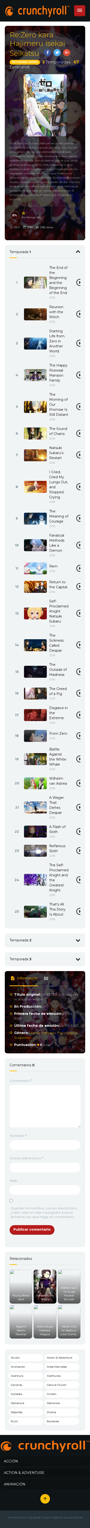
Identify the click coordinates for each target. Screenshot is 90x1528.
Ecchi (14, 1421)
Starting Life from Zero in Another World (57, 341)
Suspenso (22, 1037)
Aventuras (53, 1376)
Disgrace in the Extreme (58, 713)
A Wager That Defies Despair (56, 805)
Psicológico (67, 1033)
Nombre (18, 1135)
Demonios (53, 1403)
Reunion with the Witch (56, 312)
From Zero (58, 733)
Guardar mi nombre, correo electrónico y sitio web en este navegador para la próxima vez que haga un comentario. (44, 1212)
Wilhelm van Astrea (58, 781)
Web (14, 1180)
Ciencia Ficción (56, 1385)
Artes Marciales (57, 1366)
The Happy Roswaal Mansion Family (58, 373)
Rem (53, 566)
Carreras (16, 1385)
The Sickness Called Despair (56, 643)
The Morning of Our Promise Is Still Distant (58, 404)
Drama (34, 1033)
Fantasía (48, 1033)
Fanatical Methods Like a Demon (56, 543)
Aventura (17, 1376)
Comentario (21, 1080)
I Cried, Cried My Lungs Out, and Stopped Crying (58, 484)
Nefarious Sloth (57, 848)
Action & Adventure (59, 1357)
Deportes (16, 1412)
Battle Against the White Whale (57, 757)
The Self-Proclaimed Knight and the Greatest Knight (58, 877)
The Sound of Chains (58, 431)
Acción (15, 1357)
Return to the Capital (58, 584)
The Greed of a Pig (58, 691)
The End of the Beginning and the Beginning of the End (58, 280)
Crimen (51, 1394)
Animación (18, 1366)
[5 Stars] (24, 213)
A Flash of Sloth (57, 829)
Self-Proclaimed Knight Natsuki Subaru (58, 611)
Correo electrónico (26, 1158)
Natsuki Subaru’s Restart (56, 453)
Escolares (53, 1421)
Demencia (17, 1403)
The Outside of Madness (58, 669)
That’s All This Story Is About (57, 909)
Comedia (16, 1394)
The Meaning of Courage (58, 516)
